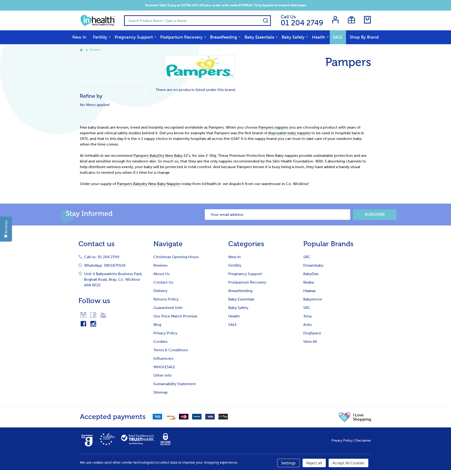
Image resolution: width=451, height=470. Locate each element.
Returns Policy (166, 299)
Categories (246, 244)
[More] (110, 36)
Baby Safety (293, 37)
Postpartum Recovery (181, 37)
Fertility (100, 37)
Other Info (162, 375)
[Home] (82, 49)
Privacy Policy (165, 333)
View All (310, 341)
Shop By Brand (364, 37)
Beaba (308, 282)
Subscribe (375, 214)
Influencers (163, 358)
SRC (307, 257)
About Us (161, 274)
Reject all (314, 463)
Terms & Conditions (170, 350)
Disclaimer (363, 440)
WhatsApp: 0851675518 (104, 265)
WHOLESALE (164, 367)
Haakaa (309, 290)
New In (79, 37)
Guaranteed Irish (168, 307)
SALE (337, 37)
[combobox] (197, 20)
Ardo (307, 324)
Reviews (160, 265)
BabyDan (311, 274)
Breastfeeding (223, 37)
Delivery (160, 290)
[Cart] (367, 20)
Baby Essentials (259, 37)
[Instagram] (83, 315)
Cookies (160, 341)
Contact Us (163, 282)
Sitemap (160, 392)
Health (318, 37)
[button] (355, 417)
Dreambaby (313, 265)
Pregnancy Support (134, 37)
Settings (288, 463)
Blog (157, 324)
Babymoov (312, 299)
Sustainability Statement (174, 384)
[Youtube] (103, 315)
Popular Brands (328, 244)
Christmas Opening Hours (176, 257)
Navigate (168, 244)
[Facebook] (93, 315)
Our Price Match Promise (175, 316)
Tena (307, 316)
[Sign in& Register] (335, 20)
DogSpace (312, 333)
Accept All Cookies (348, 463)
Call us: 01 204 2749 (101, 257)
